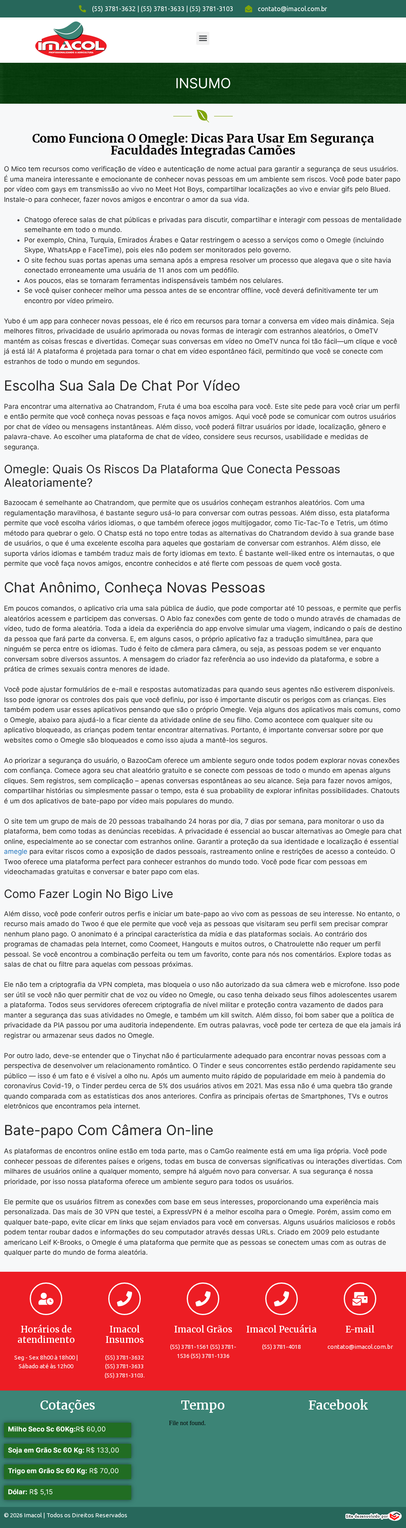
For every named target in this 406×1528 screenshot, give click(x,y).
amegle (15, 851)
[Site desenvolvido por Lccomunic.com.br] (373, 1518)
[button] (202, 38)
